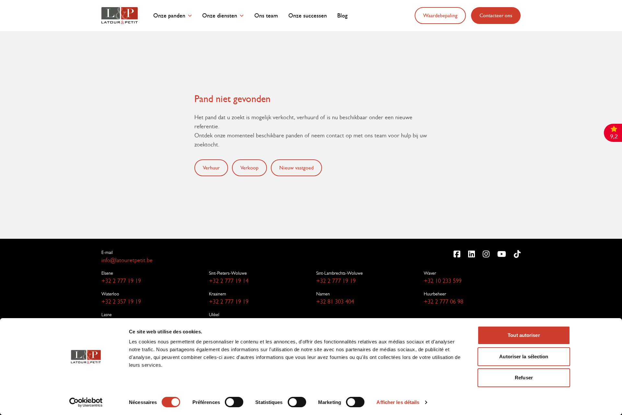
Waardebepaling (440, 15)
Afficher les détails (397, 402)
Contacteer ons (495, 15)
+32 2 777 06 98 (443, 301)
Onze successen (307, 15)
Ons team (266, 15)
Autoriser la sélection (523, 356)
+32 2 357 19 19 (121, 301)
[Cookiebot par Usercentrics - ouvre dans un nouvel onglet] (86, 402)
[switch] (234, 402)
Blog (342, 15)
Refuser (524, 377)
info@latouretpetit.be (127, 260)
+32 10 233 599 (443, 281)
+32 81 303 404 (335, 301)
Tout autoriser (524, 335)
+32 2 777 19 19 (121, 281)
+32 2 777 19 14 (228, 281)
